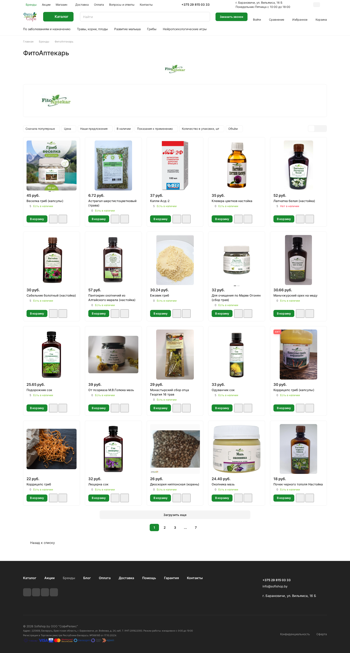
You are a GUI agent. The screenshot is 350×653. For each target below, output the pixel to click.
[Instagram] (45, 592)
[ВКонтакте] (27, 592)
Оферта (321, 634)
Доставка (126, 578)
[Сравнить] (63, 219)
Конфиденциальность (295, 634)
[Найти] (205, 16)
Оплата (105, 578)
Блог (87, 578)
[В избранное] (53, 219)
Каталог (29, 578)
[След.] (206, 527)
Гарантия (171, 578)
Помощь (149, 578)
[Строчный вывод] (317, 128)
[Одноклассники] (54, 592)
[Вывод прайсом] (323, 128)
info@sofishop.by (274, 586)
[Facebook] (36, 592)
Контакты (195, 578)
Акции (49, 578)
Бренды (69, 578)
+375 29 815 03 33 (195, 4)
